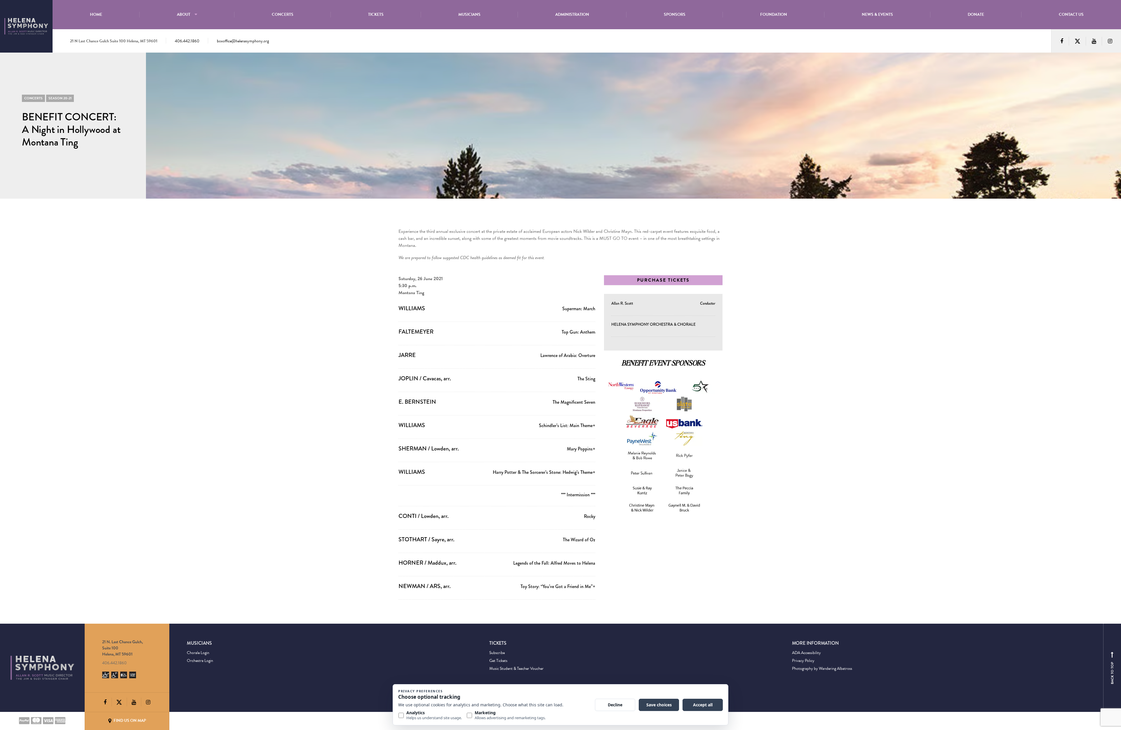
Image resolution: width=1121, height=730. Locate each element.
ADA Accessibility (806, 653)
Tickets (376, 14)
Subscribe (497, 653)
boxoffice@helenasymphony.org (243, 41)
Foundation (773, 14)
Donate (976, 14)
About (183, 14)
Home (96, 14)
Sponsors (674, 14)
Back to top (1112, 669)
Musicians (469, 14)
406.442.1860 (187, 41)
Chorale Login (198, 653)
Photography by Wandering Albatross (822, 668)
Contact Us (1071, 14)
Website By (196, 720)
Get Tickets (498, 661)
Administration (572, 14)
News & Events (877, 14)
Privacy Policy (803, 661)
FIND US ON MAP (129, 720)
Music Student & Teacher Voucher (516, 668)
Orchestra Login (200, 661)
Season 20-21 (60, 98)
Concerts (282, 14)
